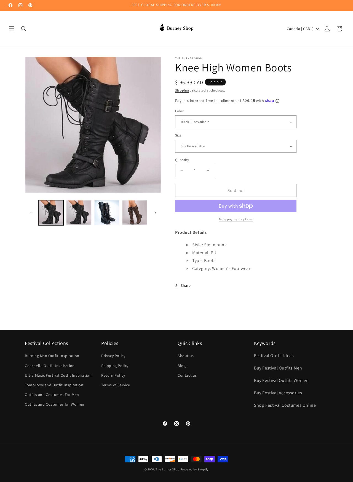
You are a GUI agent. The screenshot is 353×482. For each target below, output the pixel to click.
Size (178, 135)
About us (186, 355)
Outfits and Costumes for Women (54, 404)
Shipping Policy (115, 365)
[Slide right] (155, 213)
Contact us (187, 375)
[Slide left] (31, 213)
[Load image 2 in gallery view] (78, 212)
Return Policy (113, 375)
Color (179, 111)
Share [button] (186, 285)
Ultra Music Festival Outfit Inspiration (58, 375)
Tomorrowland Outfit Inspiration (54, 384)
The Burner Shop (168, 469)
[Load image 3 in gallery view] (106, 212)
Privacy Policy (113, 355)
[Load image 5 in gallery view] (134, 212)
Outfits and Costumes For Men (52, 394)
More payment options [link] (236, 219)
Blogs (183, 365)
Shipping (182, 90)
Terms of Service (115, 384)
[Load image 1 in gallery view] (50, 212)
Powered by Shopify (194, 469)
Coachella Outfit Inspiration (50, 365)
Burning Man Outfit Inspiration (52, 355)
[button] (12, 29)
